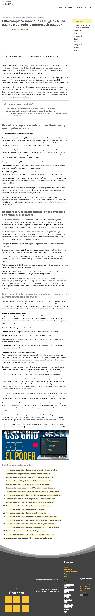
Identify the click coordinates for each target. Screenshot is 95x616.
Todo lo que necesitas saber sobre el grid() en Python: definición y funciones (31, 516)
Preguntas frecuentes (70, 571)
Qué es (77, 47)
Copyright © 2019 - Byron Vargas (48, 589)
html (76, 39)
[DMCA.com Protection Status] (84, 595)
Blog (65, 574)
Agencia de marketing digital (20, 29)
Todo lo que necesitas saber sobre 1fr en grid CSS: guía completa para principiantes (34, 495)
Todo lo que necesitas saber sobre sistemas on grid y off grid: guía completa (31, 470)
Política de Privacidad (54, 591)
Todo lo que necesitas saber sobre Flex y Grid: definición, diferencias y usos (31, 524)
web (7, 17)
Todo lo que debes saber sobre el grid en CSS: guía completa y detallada (30, 534)
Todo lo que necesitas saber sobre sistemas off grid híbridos (26, 513)
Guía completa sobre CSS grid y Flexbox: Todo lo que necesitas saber (29, 481)
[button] (8, 599)
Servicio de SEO (84, 586)
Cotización (88, 7)
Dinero (77, 33)
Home (4, 17)
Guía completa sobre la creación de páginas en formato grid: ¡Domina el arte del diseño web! (40, 115)
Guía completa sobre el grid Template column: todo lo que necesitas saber (30, 502)
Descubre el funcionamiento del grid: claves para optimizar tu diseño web (31, 111)
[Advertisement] (35, 42)
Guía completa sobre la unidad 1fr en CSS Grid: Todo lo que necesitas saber (30, 477)
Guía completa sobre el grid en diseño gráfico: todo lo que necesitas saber (30, 499)
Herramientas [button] (69, 7)
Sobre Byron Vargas (85, 584)
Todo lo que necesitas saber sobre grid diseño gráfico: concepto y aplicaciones (32, 527)
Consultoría (83, 593)
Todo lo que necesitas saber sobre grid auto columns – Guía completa (29, 506)
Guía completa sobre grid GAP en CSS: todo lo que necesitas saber (28, 474)
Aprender (78, 30)
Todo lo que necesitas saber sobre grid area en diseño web (25, 509)
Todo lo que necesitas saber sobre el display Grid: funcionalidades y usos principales (34, 520)
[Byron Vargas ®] (9, 3)
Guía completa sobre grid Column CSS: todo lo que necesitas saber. (28, 484)
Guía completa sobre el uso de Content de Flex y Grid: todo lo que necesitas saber (33, 492)
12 (55, 594)
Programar (78, 45)
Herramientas (68, 569)
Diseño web (78, 36)
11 (54, 594)
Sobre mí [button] (79, 7)
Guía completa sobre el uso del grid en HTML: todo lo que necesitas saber (30, 488)
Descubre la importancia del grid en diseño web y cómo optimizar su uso (31, 108)
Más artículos (79, 42)
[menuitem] (59, 7)
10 (53, 594)
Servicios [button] (59, 7)
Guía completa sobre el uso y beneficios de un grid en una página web (29, 538)
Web (65, 576)
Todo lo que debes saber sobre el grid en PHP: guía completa (26, 531)
